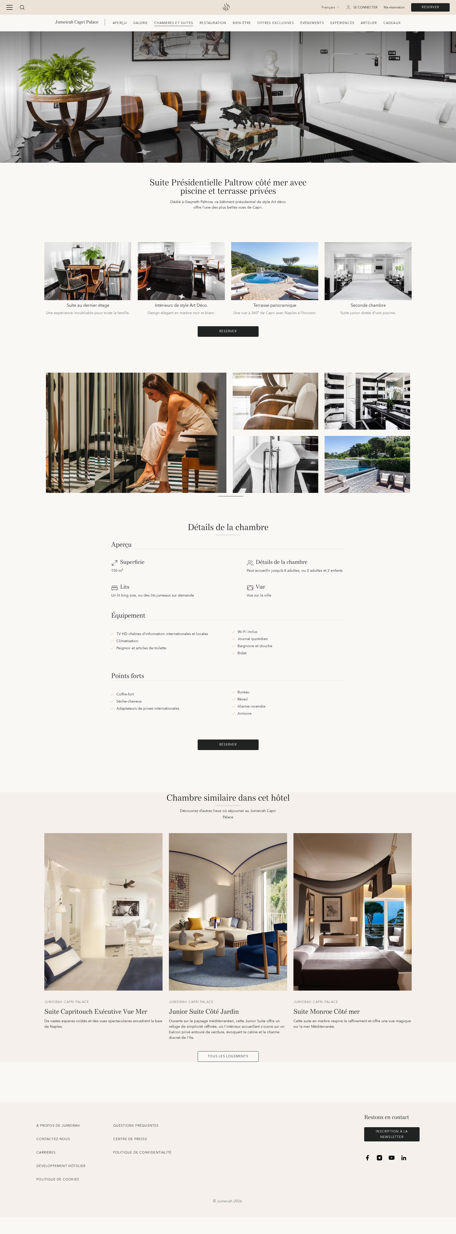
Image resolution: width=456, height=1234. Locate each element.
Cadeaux (392, 23)
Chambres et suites (173, 23)
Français (328, 7)
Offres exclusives (275, 23)
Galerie (140, 23)
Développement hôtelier (61, 1166)
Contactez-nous (53, 1139)
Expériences (342, 23)
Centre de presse (130, 1139)
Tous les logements (228, 1056)
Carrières (46, 1152)
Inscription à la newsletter (392, 1134)
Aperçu (120, 23)
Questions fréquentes (136, 1126)
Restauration (213, 23)
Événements (312, 23)
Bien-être (242, 23)
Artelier (369, 23)
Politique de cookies (57, 1179)
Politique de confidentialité (142, 1152)
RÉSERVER (430, 7)
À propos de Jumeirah (58, 1126)
